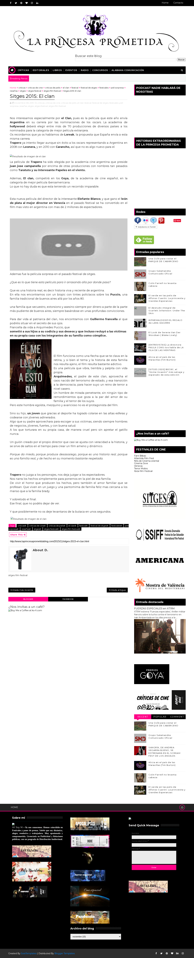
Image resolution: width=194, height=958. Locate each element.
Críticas (23, 70)
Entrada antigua (117, 590)
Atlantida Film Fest (144, 458)
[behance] (177, 953)
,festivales (114, 103)
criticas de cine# (37, 525)
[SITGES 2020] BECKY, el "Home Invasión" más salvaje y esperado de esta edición (166, 372)
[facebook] (10, 3)
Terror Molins (141, 468)
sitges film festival (52, 91)
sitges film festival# (71, 529)
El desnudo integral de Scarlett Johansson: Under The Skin (167, 310)
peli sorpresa (117, 87)
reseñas (14, 91)
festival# (83, 525)
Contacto (178, 2)
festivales (104, 87)
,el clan (80, 103)
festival (75, 87)
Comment (177, 716)
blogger (28, 599)
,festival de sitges (100, 103)
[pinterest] (21, 3)
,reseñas (23, 106)
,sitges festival (41, 106)
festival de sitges (89, 87)
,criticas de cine (52, 103)
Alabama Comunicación (128, 70)
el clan (66, 87)
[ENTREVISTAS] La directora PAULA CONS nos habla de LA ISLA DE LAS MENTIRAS (166, 347)
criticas (21, 87)
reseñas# (26, 529)
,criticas (41, 103)
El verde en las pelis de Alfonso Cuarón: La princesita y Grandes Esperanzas (167, 298)
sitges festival (34, 91)
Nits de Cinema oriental (146, 461)
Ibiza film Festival (143, 471)
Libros (57, 70)
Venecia (138, 466)
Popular (159, 716)
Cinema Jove (141, 463)
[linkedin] (37, 3)
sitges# (37, 529)
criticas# (22, 525)
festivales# (116, 525)
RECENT (142, 716)
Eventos (71, 70)
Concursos (100, 70)
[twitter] (16, 3)
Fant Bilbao (140, 455)
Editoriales (41, 70)
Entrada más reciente (21, 590)
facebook (68, 599)
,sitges (31, 106)
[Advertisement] (160, 404)
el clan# (72, 525)
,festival (87, 103)
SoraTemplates (29, 953)
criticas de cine (35, 87)
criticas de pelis (52, 87)
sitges (23, 91)
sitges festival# (51, 529)
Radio (85, 70)
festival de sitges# (100, 525)
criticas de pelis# (57, 525)
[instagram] (32, 3)
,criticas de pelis (68, 103)
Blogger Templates (64, 953)
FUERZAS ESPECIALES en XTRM (154, 608)
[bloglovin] (26, 3)
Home (165, 2)
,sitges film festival (57, 106)
